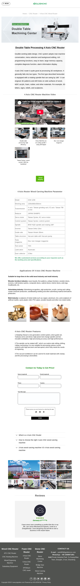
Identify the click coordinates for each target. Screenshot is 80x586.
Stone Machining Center (40, 559)
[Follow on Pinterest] (41, 579)
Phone (19, 383)
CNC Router (33, 14)
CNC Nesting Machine (10, 557)
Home (25, 14)
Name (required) (22, 374)
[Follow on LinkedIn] (45, 579)
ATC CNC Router (10, 553)
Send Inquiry (40, 178)
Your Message (22, 391)
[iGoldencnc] (40, 3)
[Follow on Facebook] (31, 579)
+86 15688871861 (68, 555)
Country (42, 383)
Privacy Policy (46, 582)
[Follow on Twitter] (38, 579)
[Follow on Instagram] (34, 579)
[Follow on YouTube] (48, 579)
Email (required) (44, 374)
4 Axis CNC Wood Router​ (48, 14)
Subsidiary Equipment (10, 566)
